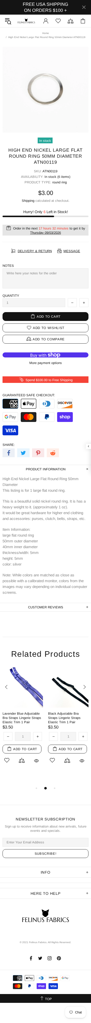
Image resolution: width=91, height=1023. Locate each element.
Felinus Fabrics (26, 21)
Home (45, 33)
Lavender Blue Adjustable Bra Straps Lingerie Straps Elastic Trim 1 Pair (22, 718)
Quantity (11, 296)
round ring (59, 182)
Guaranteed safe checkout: (29, 395)
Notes (8, 266)
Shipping (28, 201)
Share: (9, 445)
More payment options (45, 363)
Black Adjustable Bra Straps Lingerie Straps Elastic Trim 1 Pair (64, 718)
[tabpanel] (23, 722)
